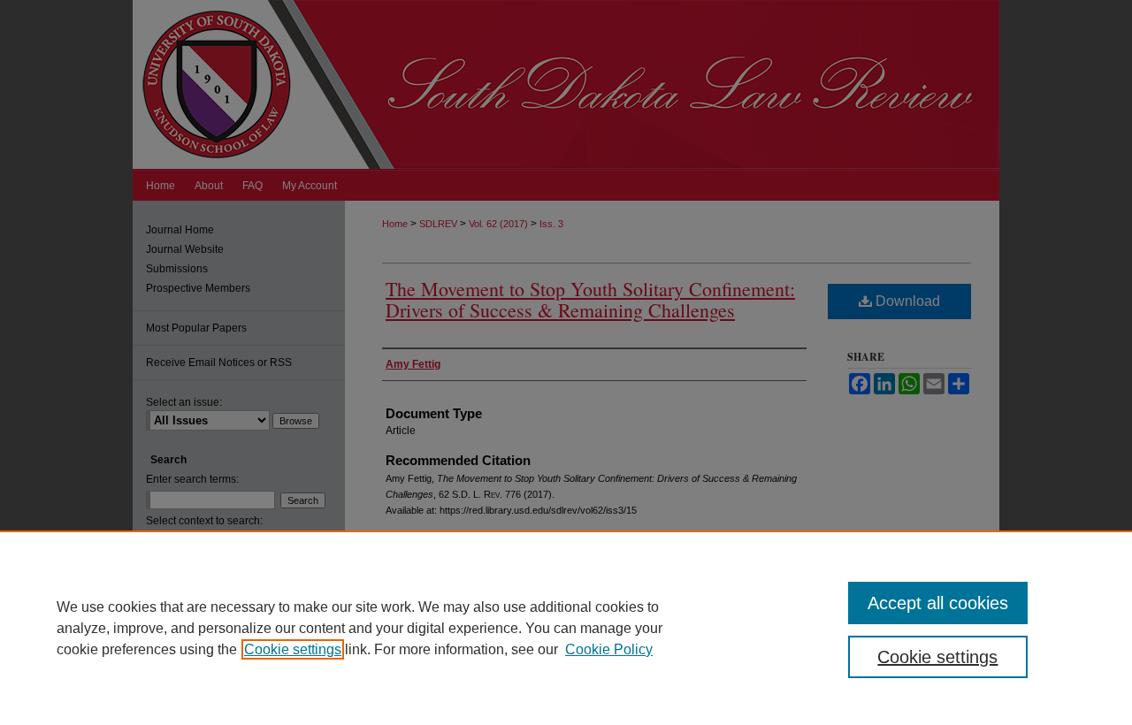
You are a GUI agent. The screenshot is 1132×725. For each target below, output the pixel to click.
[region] (566, 627)
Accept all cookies (938, 603)
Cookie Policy (609, 649)
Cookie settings (292, 649)
